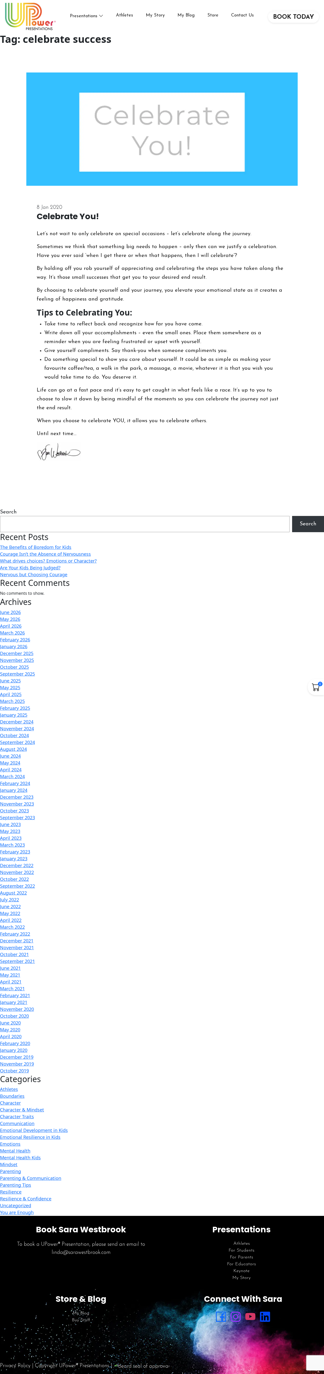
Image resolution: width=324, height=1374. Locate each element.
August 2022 (13, 893)
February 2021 (15, 995)
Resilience (11, 1192)
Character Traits (17, 1116)
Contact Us (242, 15)
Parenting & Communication (30, 1178)
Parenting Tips (15, 1185)
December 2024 (16, 722)
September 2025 (17, 674)
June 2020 (10, 1023)
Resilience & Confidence (25, 1199)
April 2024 (11, 770)
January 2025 (13, 715)
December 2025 (16, 653)
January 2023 (13, 859)
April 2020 (11, 1036)
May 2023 (10, 831)
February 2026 (15, 640)
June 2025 (10, 681)
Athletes (124, 15)
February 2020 (15, 1043)
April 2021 (11, 982)
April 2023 (11, 838)
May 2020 (10, 1030)
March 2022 (12, 927)
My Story (155, 15)
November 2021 (17, 947)
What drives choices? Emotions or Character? (48, 561)
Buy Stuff (81, 1320)
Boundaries (12, 1096)
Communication (17, 1123)
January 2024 (13, 790)
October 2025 (14, 667)
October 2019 (14, 1071)
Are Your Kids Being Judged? (30, 568)
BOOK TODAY (293, 17)
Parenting (10, 1171)
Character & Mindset (22, 1110)
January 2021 (13, 1002)
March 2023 (12, 845)
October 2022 (14, 879)
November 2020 (17, 1009)
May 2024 (10, 763)
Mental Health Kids (20, 1158)
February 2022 (15, 934)
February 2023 (15, 852)
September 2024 (17, 742)
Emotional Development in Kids (34, 1130)
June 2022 (10, 906)
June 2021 (10, 968)
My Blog (186, 15)
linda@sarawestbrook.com (81, 1252)
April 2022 (11, 920)
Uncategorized (15, 1205)
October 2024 (14, 735)
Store (212, 15)
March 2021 (12, 989)
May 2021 (10, 975)
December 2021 (16, 941)
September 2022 (17, 886)
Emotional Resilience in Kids (30, 1137)
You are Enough (17, 1212)
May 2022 (10, 913)
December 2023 (16, 797)
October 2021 (14, 954)
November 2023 (17, 804)
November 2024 (17, 729)
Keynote (241, 1271)
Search (8, 512)
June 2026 (10, 612)
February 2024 (15, 783)
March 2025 (12, 701)
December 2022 (16, 865)
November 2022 (17, 872)
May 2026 (10, 619)
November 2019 (17, 1064)
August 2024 (13, 749)
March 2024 (12, 776)
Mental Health (15, 1151)
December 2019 (16, 1057)
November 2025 (17, 660)
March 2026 (12, 633)
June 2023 (10, 824)
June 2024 (10, 756)
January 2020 (13, 1050)
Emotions (10, 1144)
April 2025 (11, 694)
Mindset (8, 1164)
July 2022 (9, 900)
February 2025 (15, 708)
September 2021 (17, 961)
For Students (241, 1250)
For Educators (241, 1264)
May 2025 (10, 687)
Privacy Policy (15, 1365)
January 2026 (13, 646)
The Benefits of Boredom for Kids (35, 547)
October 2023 (14, 811)
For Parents (241, 1257)
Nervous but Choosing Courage (33, 574)
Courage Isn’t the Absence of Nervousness (45, 554)
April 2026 (11, 626)
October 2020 (14, 1016)
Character (10, 1103)
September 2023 (17, 817)
